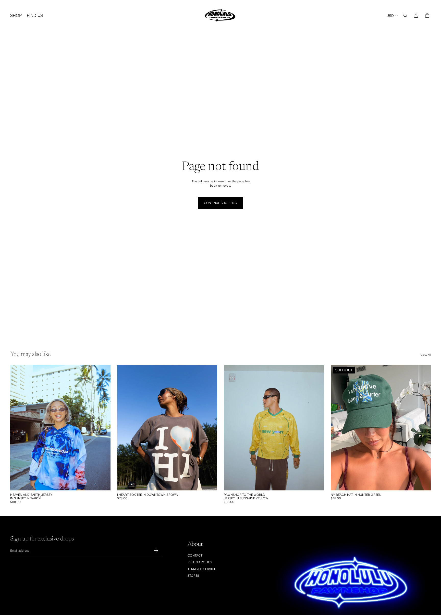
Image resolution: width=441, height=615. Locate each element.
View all (425, 355)
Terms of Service (202, 569)
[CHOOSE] (102, 482)
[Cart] (427, 15)
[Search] (405, 15)
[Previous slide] (18, 427)
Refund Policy (200, 562)
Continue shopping (220, 203)
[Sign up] (156, 550)
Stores (193, 576)
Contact (195, 555)
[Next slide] (103, 427)
